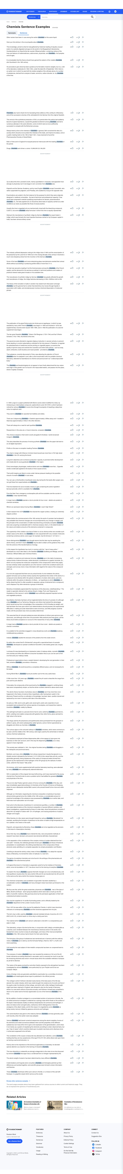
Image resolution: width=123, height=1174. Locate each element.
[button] (109, 11)
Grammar (39, 1143)
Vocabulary (39, 1147)
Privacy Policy (68, 1136)
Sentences (32, 17)
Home (8, 21)
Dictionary (39, 1133)
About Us (67, 1133)
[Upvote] (72, 37)
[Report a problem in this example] (83, 37)
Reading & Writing (42, 1154)
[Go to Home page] (14, 11)
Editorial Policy (68, 1140)
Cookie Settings (69, 1143)
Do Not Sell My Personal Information (70, 1152)
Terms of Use (68, 1147)
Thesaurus (39, 1136)
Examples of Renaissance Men (73, 1103)
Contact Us (95, 1133)
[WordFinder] (115, 11)
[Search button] (93, 17)
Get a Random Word (14, 1141)
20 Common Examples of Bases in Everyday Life (32, 1103)
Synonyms (12, 33)
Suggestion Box (96, 1136)
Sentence (14, 21)
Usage (38, 1151)
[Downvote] (79, 37)
